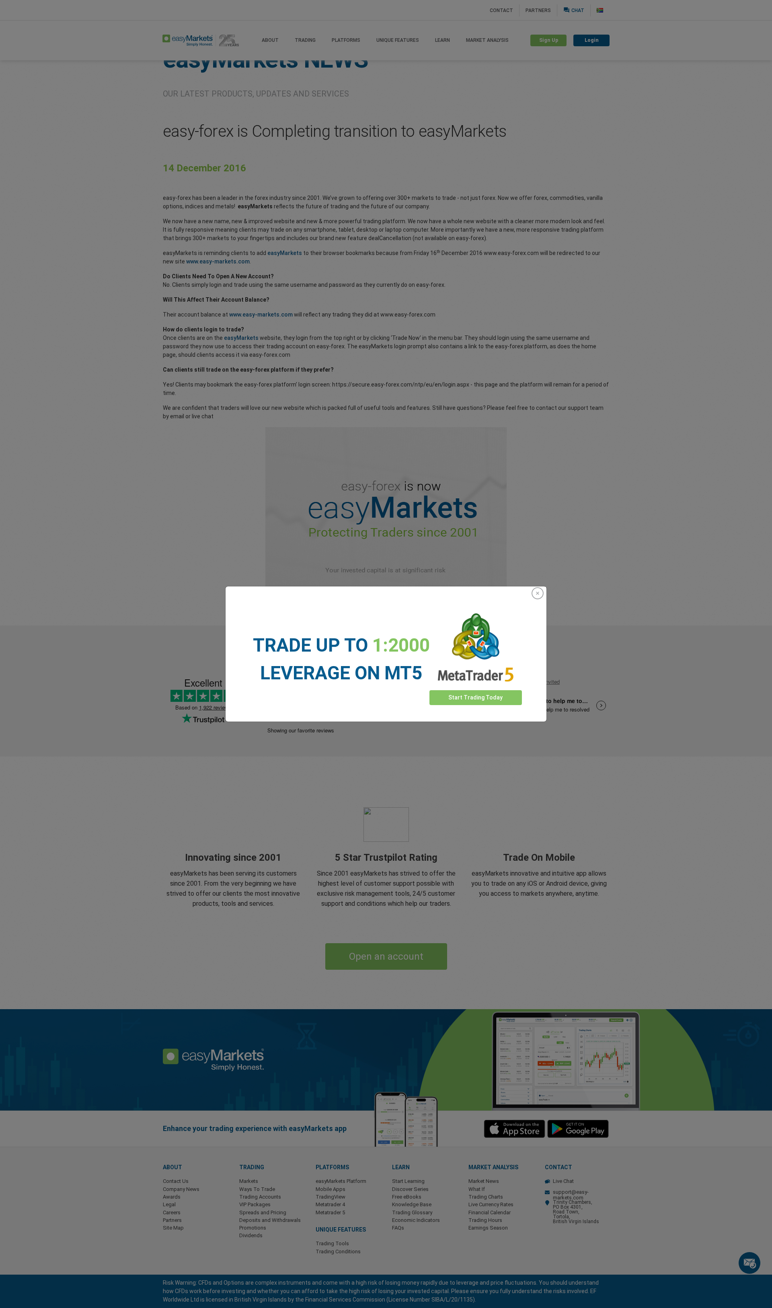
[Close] (537, 593)
